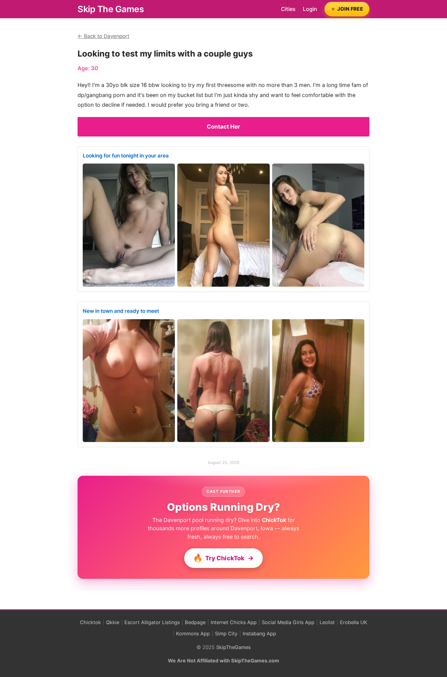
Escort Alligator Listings (152, 622)
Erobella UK (353, 622)
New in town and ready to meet (121, 311)
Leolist (327, 622)
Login (310, 9)
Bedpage (195, 622)
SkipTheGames (233, 647)
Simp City (226, 633)
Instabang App (259, 633)
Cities (288, 9)
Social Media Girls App (288, 622)
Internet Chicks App (234, 622)
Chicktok (90, 622)
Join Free (350, 9)
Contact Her (223, 126)
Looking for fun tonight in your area (126, 156)
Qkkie (112, 622)
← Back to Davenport (103, 36)
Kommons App (193, 633)
